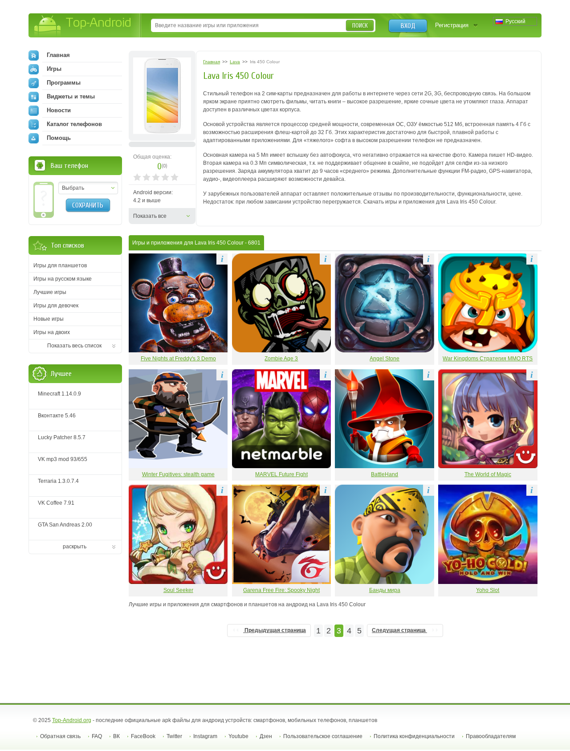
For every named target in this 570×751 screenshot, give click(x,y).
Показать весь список (74, 346)
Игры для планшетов (60, 265)
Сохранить (87, 205)
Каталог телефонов (74, 124)
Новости (59, 110)
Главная (58, 55)
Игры (54, 68)
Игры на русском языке (62, 279)
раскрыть (74, 546)
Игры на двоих (51, 332)
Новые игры (48, 319)
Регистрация (451, 25)
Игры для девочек (55, 305)
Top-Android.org (71, 720)
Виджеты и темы (71, 96)
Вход (408, 26)
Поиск (360, 25)
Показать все (150, 216)
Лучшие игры (49, 292)
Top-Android (83, 26)
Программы (64, 82)
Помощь (59, 138)
